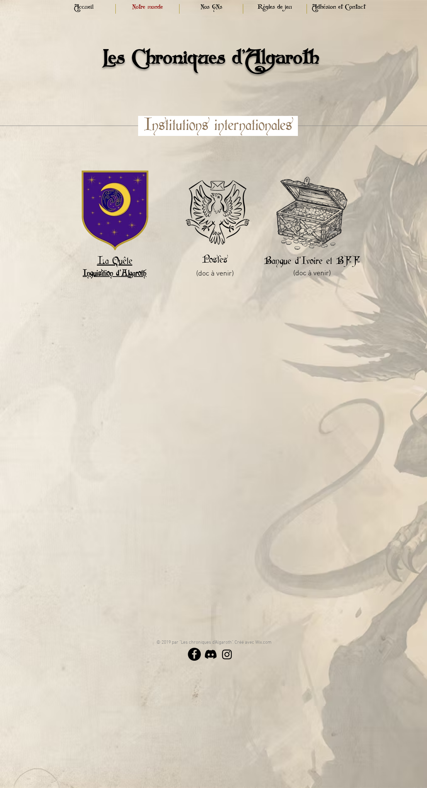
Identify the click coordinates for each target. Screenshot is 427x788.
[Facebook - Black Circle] (194, 654)
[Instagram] (227, 654)
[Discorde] (210, 654)
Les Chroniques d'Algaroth (211, 63)
